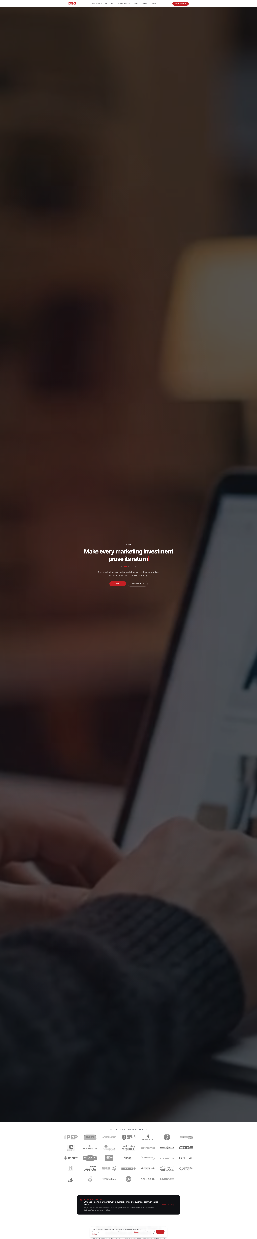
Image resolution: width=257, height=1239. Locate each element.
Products (109, 3)
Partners (145, 3)
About (154, 3)
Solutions (96, 3)
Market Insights (124, 3)
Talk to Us (116, 584)
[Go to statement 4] (131, 566)
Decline (149, 1232)
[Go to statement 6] (135, 566)
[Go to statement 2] (125, 566)
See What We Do (137, 584)
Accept (160, 1232)
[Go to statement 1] (121, 566)
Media (136, 3)
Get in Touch (179, 3)
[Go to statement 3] (128, 566)
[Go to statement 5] (133, 566)
